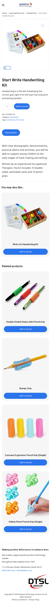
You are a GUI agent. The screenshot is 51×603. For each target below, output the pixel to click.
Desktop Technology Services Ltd (31, 594)
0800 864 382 (8, 570)
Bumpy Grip (25, 388)
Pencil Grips (20, 120)
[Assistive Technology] (25, 5)
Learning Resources (16, 13)
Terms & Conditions (19, 599)
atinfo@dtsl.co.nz (24, 570)
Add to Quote (22, 106)
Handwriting (31, 13)
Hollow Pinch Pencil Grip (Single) (25, 521)
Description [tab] (11, 132)
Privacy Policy (34, 599)
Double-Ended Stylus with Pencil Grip (25, 321)
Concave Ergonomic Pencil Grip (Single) (25, 455)
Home (4, 13)
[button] (42, 26)
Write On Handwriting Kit (25, 244)
